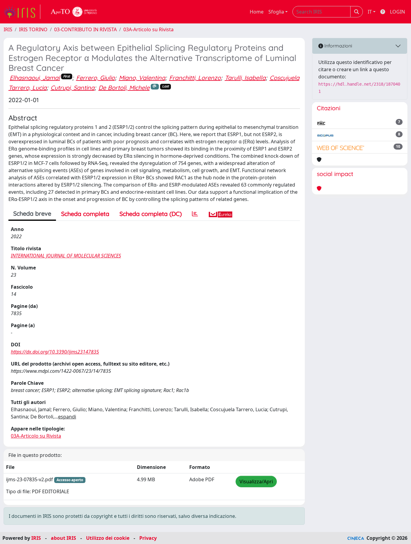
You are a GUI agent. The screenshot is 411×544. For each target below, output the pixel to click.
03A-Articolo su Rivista (148, 29)
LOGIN (397, 11)
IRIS (8, 29)
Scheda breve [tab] (32, 213)
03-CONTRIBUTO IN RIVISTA (85, 29)
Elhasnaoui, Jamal (35, 77)
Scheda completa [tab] (85, 213)
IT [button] (370, 11)
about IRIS (63, 538)
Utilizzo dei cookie (107, 538)
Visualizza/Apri (256, 481)
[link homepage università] (74, 12)
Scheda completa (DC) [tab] (150, 213)
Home (257, 11)
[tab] (195, 214)
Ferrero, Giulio (95, 77)
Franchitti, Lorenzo (195, 77)
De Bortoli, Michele (124, 87)
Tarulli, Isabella (245, 77)
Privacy (148, 538)
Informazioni (337, 46)
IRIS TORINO (33, 29)
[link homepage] (22, 12)
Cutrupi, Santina (72, 87)
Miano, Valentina (142, 77)
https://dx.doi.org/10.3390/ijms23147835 (55, 351)
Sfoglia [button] (276, 11)
